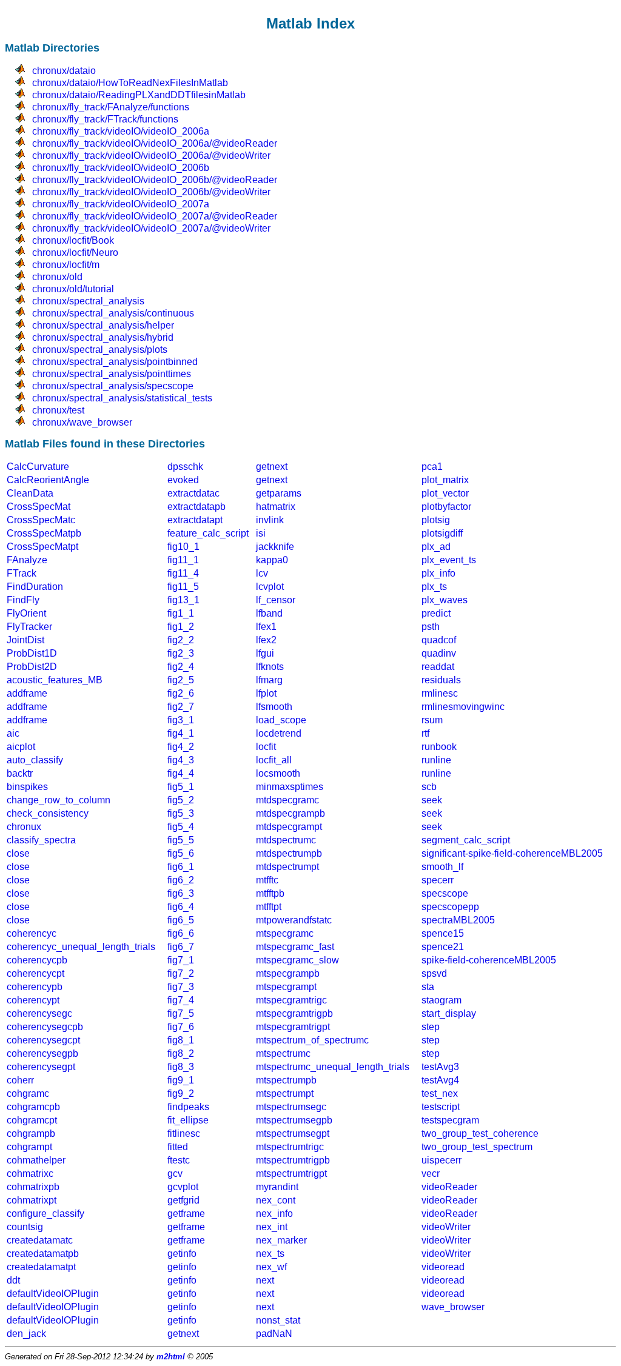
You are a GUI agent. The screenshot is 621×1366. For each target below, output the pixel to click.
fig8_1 (180, 1040)
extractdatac (193, 493)
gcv (175, 1173)
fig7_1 (180, 960)
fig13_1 (183, 600)
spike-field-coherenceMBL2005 (488, 960)
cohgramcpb (33, 1107)
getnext (271, 466)
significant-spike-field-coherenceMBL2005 (512, 853)
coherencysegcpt (43, 1040)
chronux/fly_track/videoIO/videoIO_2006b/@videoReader (154, 180)
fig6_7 (180, 947)
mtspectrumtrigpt (291, 1173)
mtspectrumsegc (291, 1107)
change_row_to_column (58, 800)
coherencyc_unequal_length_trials (81, 947)
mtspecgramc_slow (297, 960)
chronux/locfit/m (65, 264)
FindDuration (35, 586)
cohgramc (28, 1093)
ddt (13, 1280)
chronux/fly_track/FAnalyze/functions (110, 107)
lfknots (270, 666)
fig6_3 (180, 893)
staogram (441, 1000)
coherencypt (33, 1000)
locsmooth (278, 773)
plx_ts (434, 586)
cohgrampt (29, 1147)
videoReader (449, 1187)
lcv (262, 573)
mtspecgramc (285, 933)
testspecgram (450, 1120)
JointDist (25, 640)
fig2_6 (180, 693)
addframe (27, 693)
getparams (278, 493)
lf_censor (275, 600)
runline (436, 760)
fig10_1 (183, 546)
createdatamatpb (43, 1253)
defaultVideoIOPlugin (53, 1293)
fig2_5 (180, 680)
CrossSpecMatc (41, 520)
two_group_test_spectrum (476, 1147)
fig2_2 (180, 640)
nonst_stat (278, 1320)
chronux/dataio (64, 70)
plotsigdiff (442, 533)
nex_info (274, 1213)
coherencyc (31, 933)
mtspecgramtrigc (291, 1000)
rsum (432, 720)
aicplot (21, 747)
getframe (186, 1213)
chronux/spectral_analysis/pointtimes (111, 374)
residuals (441, 680)
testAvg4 (440, 1080)
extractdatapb (196, 506)
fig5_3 (180, 813)
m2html (170, 1356)
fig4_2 (180, 747)
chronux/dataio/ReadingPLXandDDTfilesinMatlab (139, 95)
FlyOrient (26, 613)
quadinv (438, 653)
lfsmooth (274, 706)
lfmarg (269, 680)
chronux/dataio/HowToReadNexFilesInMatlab (130, 83)
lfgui (265, 653)
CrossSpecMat (38, 506)
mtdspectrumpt (287, 867)
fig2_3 (180, 653)
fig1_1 (180, 613)
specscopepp (450, 907)
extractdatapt (195, 520)
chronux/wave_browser (82, 422)
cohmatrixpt (31, 1200)
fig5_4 (180, 827)
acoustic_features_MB (54, 680)
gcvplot (182, 1187)
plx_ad (436, 546)
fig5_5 (180, 840)
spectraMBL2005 (458, 920)
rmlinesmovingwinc (463, 706)
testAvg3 (440, 1067)
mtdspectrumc (286, 840)
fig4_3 (180, 760)
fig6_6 (180, 933)
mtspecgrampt (286, 987)
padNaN (274, 1333)
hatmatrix (275, 506)
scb (429, 787)
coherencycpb (37, 960)
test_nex (439, 1093)
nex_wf (271, 1267)
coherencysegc (39, 1013)
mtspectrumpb (286, 1080)
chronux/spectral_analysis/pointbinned (115, 362)
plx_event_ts (448, 560)
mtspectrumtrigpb (293, 1160)
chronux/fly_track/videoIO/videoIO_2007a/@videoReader (154, 216)
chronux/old (57, 277)
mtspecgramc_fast (295, 947)
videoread (443, 1267)
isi (261, 533)
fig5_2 (180, 800)
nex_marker (281, 1240)
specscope (444, 893)
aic (13, 733)
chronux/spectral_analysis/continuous (113, 313)
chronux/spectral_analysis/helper (103, 325)
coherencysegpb (42, 1053)
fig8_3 (180, 1067)
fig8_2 (180, 1053)
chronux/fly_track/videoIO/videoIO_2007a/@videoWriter (151, 228)
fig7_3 (180, 987)
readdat (437, 666)
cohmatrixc (30, 1173)
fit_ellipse (188, 1120)
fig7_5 (180, 1013)
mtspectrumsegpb (294, 1120)
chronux (24, 827)
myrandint (277, 1187)
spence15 (442, 933)
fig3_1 (180, 720)
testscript (440, 1107)
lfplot (266, 693)
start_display (448, 1013)
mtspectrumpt (285, 1093)
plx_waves (444, 600)
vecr (430, 1173)
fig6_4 (180, 907)
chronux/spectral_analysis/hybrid (102, 337)
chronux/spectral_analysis (88, 301)
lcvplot (270, 586)
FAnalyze (27, 560)
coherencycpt (35, 973)
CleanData (30, 493)
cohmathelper (36, 1160)
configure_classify (45, 1213)
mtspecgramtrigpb (294, 1013)
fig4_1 (180, 733)
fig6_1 (180, 867)
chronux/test (58, 410)
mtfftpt (268, 907)
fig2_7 (180, 706)
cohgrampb (31, 1133)
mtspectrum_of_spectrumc (312, 1040)
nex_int (271, 1227)
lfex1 (266, 626)
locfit (266, 747)
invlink (270, 520)
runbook (439, 747)
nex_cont (275, 1200)
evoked (183, 480)
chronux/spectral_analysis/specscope (112, 386)
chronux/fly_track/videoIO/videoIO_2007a (120, 204)
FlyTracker (29, 626)
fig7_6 (180, 1027)
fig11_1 (183, 560)
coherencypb (34, 987)
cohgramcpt (32, 1120)
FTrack (21, 573)
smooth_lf (442, 867)
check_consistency (48, 813)
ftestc (178, 1160)
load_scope (281, 720)
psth (430, 626)
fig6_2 (180, 880)
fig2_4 (180, 666)
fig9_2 (180, 1093)
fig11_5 (183, 586)
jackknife (275, 546)
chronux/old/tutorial (73, 289)
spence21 (442, 947)
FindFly (23, 600)
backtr (20, 773)
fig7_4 (180, 1000)
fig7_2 (180, 973)
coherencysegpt (41, 1067)
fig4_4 (180, 773)
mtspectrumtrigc (290, 1147)
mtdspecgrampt (289, 827)
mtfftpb (270, 893)
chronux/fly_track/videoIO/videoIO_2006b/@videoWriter (151, 192)
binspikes (27, 787)
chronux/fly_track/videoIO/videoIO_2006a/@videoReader (154, 143)
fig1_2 (180, 626)
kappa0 (272, 560)
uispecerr (441, 1160)
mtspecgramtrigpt (293, 1027)
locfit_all (274, 760)
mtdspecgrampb (290, 813)
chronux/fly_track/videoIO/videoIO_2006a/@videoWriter (151, 155)
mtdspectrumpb (289, 853)
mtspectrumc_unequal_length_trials (332, 1067)
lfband (269, 613)
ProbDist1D (32, 653)
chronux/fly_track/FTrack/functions (105, 119)
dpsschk (185, 466)
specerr (437, 880)
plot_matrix (445, 480)
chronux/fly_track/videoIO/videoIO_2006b (120, 167)
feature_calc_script (208, 533)
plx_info (438, 573)
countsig (25, 1227)
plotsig (435, 520)
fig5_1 (180, 787)
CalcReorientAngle (48, 480)
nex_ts (270, 1253)
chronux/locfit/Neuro (75, 252)
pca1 (432, 466)
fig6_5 (180, 920)
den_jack (26, 1333)
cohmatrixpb (33, 1187)
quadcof (438, 640)
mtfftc (267, 880)
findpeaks (188, 1107)
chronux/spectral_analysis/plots (99, 349)
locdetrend (278, 733)
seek (431, 800)
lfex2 (266, 640)
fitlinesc (183, 1133)
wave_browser (453, 1307)
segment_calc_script (465, 840)
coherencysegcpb (45, 1027)
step (430, 1027)
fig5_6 (180, 853)
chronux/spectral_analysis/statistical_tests (122, 398)
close (18, 853)
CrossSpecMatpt (42, 546)
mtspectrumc (283, 1053)
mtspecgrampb (288, 973)
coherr (20, 1080)
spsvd (434, 973)
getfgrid (183, 1200)
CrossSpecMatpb (44, 533)
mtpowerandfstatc (294, 920)
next (265, 1280)
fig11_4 (183, 573)
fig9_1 (180, 1080)
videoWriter (446, 1227)
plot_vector (445, 493)
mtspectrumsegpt (292, 1133)
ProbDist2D (32, 666)
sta (427, 987)
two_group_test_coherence (480, 1133)
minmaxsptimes (289, 787)
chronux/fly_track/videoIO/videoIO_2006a (120, 131)
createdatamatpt (41, 1267)
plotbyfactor (446, 506)
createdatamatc (40, 1240)
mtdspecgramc (287, 800)
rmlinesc (439, 693)
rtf (425, 733)
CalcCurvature (38, 466)
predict (436, 613)
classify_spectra (41, 840)
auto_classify (35, 760)
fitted (177, 1147)
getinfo (181, 1253)
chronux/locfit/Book (73, 240)
